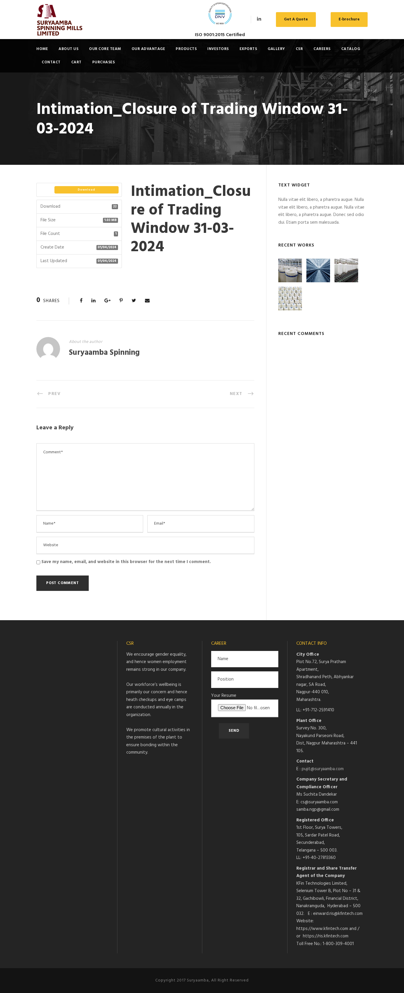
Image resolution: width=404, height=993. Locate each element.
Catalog (350, 49)
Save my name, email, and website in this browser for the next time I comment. (126, 561)
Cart (76, 62)
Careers (322, 49)
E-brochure (349, 19)
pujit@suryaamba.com (323, 769)
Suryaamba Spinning (104, 353)
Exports (248, 49)
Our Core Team (105, 49)
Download (86, 189)
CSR (299, 49)
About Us (68, 49)
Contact (51, 62)
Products (186, 49)
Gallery (276, 49)
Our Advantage (148, 49)
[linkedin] (259, 19)
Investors (218, 49)
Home (42, 49)
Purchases (103, 62)
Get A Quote (296, 19)
